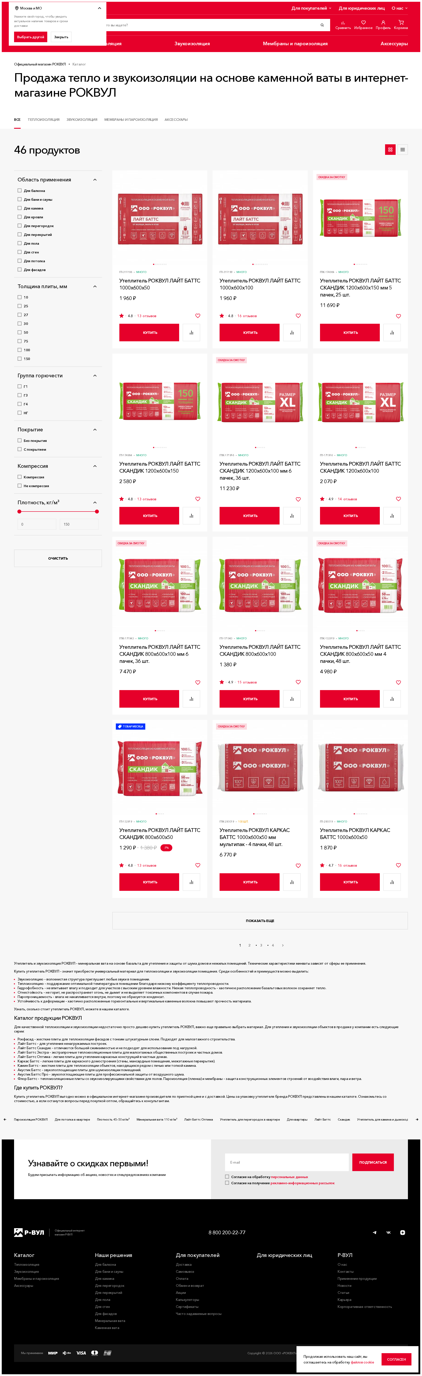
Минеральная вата (110, 1320)
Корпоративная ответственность (365, 1306)
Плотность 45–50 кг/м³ (113, 1119)
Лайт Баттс (323, 1119)
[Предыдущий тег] (5, 1119)
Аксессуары (394, 44)
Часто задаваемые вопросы (198, 1313)
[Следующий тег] (417, 1119)
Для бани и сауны (109, 1271)
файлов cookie (362, 1362)
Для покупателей (309, 8)
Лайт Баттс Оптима (198, 1119)
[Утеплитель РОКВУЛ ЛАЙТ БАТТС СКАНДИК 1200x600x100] (360, 401)
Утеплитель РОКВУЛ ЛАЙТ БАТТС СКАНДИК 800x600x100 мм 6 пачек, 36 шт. (159, 654)
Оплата (182, 1278)
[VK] (388, 1232)
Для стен (102, 1306)
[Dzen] (402, 1232)
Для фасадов (105, 1313)
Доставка (183, 1264)
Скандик (344, 1119)
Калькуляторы (187, 1299)
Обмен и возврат (190, 1285)
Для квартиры (297, 1119)
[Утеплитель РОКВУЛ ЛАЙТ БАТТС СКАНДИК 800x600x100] (260, 584)
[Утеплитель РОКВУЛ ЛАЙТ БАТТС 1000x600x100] (260, 217)
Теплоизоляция (44, 119)
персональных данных (289, 1177)
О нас (397, 8)
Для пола (102, 1299)
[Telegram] (374, 1232)
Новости (344, 1285)
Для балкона (105, 1264)
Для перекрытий (108, 1292)
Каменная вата (107, 1327)
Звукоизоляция (192, 44)
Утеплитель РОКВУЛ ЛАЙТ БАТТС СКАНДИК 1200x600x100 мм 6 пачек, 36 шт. (260, 471)
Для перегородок (109, 1285)
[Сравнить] (191, 332)
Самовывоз (185, 1271)
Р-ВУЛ (345, 1255)
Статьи (343, 1292)
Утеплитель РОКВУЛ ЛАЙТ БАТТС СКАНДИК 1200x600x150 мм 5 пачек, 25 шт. (360, 287)
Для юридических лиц (362, 8)
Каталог (24, 1255)
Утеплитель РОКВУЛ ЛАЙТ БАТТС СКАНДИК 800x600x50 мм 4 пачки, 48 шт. (360, 654)
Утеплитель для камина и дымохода (383, 1119)
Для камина (104, 1278)
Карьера (344, 1299)
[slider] (19, 512)
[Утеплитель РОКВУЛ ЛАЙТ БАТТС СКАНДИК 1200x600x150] (159, 401)
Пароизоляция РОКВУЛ (31, 1119)
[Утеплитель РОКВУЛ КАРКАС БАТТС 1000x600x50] (360, 767)
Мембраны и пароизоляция (295, 44)
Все (17, 119)
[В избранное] (197, 316)
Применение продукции (357, 1278)
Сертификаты (187, 1306)
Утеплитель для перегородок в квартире (250, 1119)
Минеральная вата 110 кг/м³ (157, 1119)
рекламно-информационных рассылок (303, 1183)
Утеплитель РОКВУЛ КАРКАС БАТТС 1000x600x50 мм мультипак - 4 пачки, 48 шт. (255, 837)
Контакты (345, 1271)
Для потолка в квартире (72, 1119)
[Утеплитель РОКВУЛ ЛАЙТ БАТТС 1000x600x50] (159, 217)
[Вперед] (283, 945)
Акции (181, 1292)
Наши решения (113, 1255)
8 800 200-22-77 (227, 1232)
